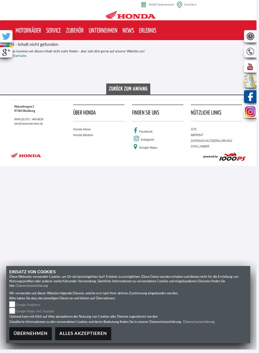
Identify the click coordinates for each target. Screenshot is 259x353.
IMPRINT (197, 135)
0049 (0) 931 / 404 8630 (28, 119)
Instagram (147, 139)
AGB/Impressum (161, 4)
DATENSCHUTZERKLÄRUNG (211, 141)
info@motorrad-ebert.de (28, 123)
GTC (194, 129)
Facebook (146, 131)
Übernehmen (31, 333)
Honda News (82, 129)
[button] (28, 31)
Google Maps (148, 147)
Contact (190, 4)
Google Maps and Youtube (35, 311)
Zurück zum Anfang (128, 89)
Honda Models (83, 135)
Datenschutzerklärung (32, 286)
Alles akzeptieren (83, 333)
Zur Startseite (17, 56)
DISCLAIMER (200, 146)
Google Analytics (28, 305)
